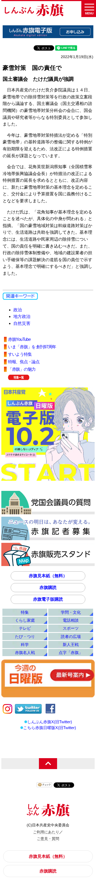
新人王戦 (71, 644)
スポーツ (71, 628)
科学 (25, 644)
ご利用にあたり (46, 832)
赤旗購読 (48, 587)
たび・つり (25, 636)
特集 (25, 612)
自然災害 (21, 323)
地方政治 (21, 316)
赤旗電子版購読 (48, 599)
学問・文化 (71, 612)
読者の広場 (71, 636)
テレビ (25, 628)
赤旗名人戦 (25, 652)
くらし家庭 (25, 620)
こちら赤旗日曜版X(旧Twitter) (49, 727)
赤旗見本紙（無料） (48, 575)
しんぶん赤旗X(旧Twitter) (49, 722)
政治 (17, 310)
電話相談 (71, 620)
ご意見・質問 (48, 838)
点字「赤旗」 (71, 652)
